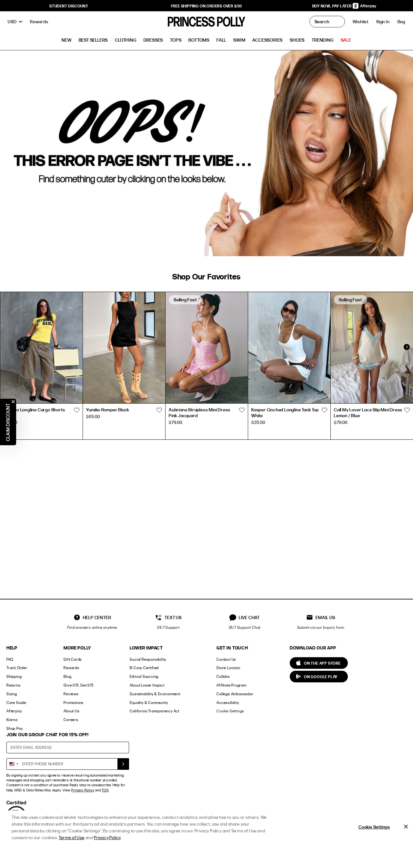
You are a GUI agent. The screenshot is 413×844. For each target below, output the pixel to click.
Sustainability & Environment (155, 693)
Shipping (14, 676)
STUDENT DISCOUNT (68, 5)
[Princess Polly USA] (206, 21)
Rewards (71, 667)
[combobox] (13, 764)
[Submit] (123, 764)
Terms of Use (72, 837)
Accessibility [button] (228, 702)
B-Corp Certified (144, 667)
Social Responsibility (148, 659)
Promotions (74, 702)
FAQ (9, 659)
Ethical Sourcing (144, 676)
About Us (71, 710)
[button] (401, 21)
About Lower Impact (147, 685)
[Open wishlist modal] (76, 410)
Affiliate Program (232, 685)
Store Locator (228, 667)
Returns (13, 685)
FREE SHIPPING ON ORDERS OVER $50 (206, 5)
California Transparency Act (154, 710)
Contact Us (226, 659)
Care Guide (16, 702)
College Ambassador (235, 693)
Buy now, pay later (332, 5)
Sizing (11, 693)
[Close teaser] (13, 402)
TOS (105, 790)
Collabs (223, 676)
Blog (67, 676)
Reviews (71, 693)
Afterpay (14, 710)
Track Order (16, 667)
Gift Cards (73, 659)
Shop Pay (14, 728)
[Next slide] (406, 347)
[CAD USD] (15, 21)
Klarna (12, 719)
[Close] (406, 826)
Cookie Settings (230, 710)
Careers (71, 719)
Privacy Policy (82, 790)
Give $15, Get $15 (79, 685)
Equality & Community (149, 702)
